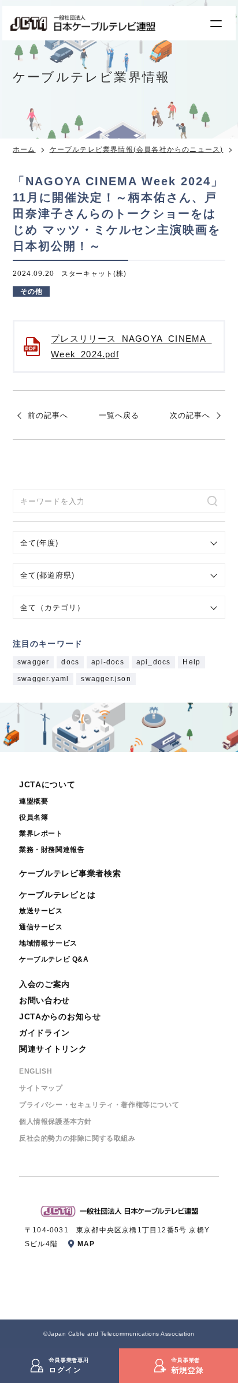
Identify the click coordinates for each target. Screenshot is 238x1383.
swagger (33, 662)
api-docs (107, 662)
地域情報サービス (48, 943)
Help (191, 662)
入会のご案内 (44, 984)
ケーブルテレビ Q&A (54, 959)
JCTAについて (47, 784)
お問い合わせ (44, 1000)
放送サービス (41, 911)
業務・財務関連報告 (51, 850)
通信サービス (41, 927)
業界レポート (41, 833)
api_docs (153, 662)
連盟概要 (33, 801)
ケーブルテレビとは (57, 894)
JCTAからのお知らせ (60, 1016)
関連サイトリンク (53, 1048)
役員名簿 (33, 817)
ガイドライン (44, 1032)
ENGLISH (35, 1071)
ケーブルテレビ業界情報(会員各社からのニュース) (137, 149)
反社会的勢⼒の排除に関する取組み (77, 1138)
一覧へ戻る (119, 415)
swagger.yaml (43, 679)
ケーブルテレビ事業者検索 (70, 873)
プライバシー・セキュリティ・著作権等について (99, 1105)
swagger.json (106, 679)
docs (70, 662)
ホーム (24, 149)
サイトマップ (41, 1088)
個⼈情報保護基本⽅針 (55, 1121)
